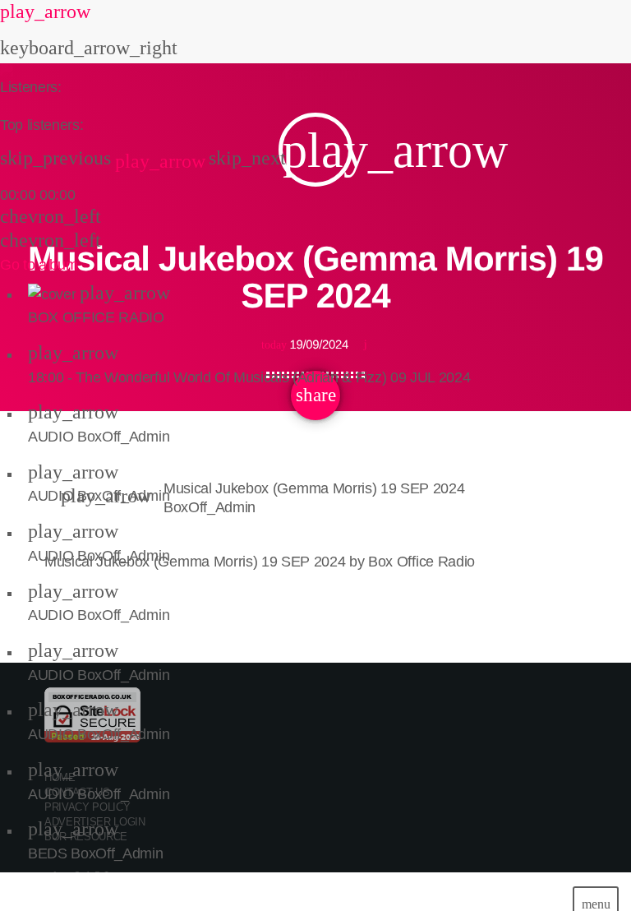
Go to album (38, 265)
